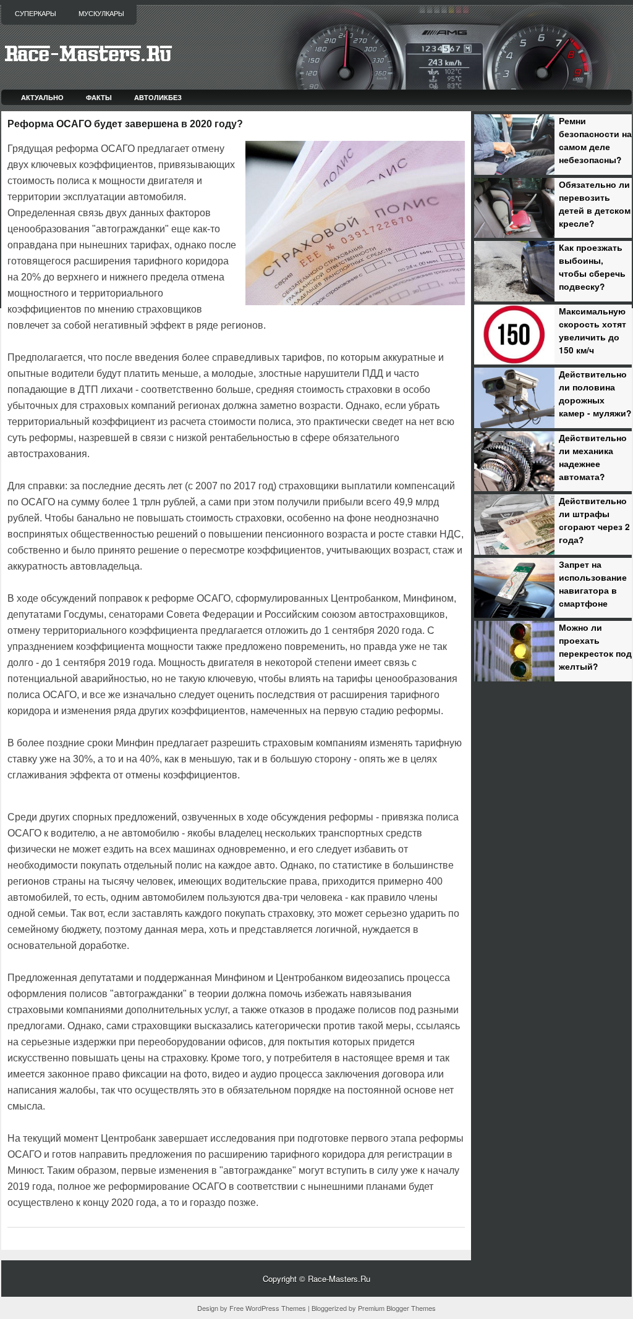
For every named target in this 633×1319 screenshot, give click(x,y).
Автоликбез (158, 97)
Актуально (42, 97)
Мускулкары (101, 13)
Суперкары (35, 13)
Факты (99, 97)
